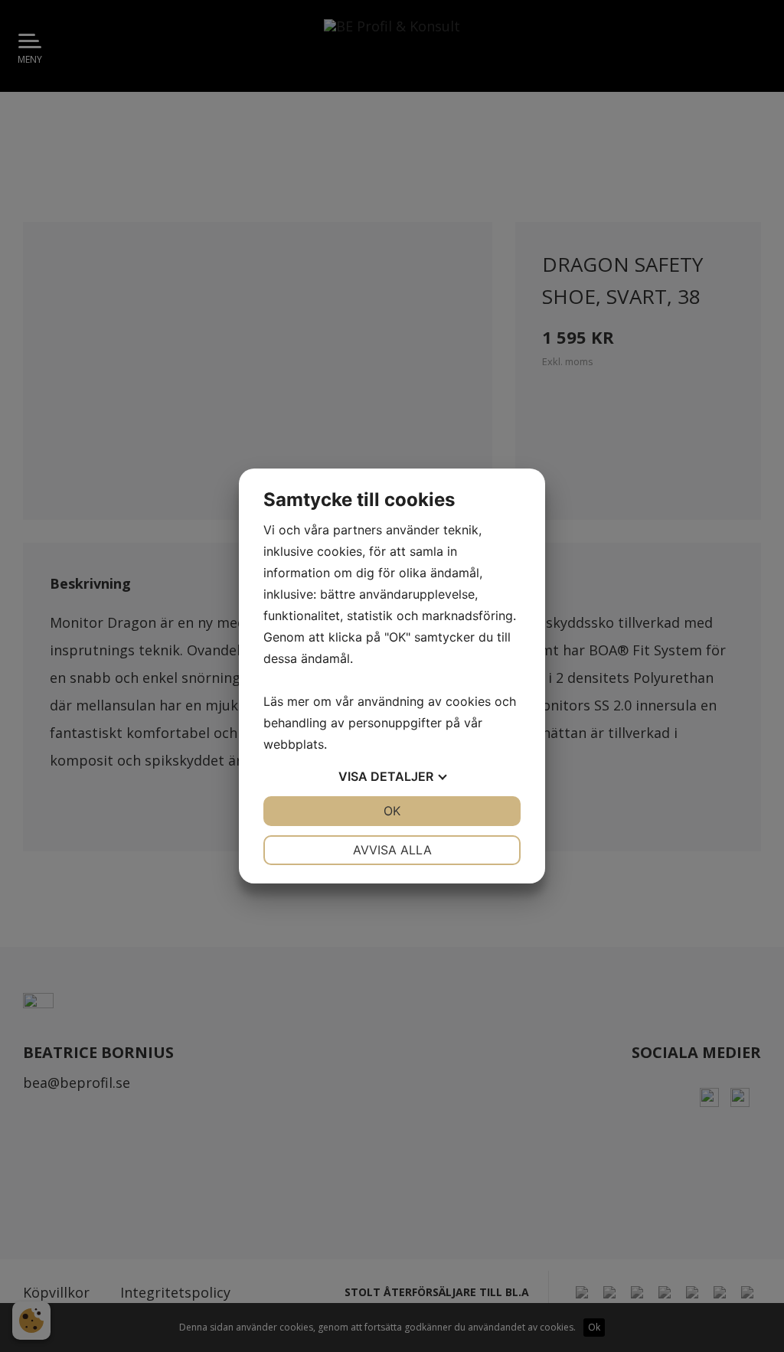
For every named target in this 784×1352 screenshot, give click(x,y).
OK (392, 810)
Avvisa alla (392, 849)
